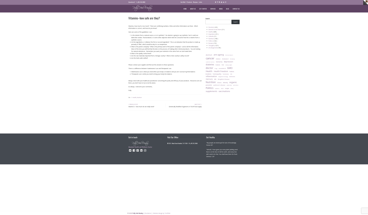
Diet (223, 65)
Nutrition (139, 97)
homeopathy (217, 74)
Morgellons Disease (223, 79)
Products (189, 2)
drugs (216, 68)
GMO (229, 68)
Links (200, 2)
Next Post (198, 104)
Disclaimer (148, 213)
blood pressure (229, 55)
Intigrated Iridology (223, 76)
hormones (226, 74)
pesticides (229, 85)
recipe (227, 88)
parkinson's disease (219, 85)
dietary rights (228, 65)
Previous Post (133, 104)
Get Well (183, 2)
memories (232, 76)
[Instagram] (145, 151)
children (218, 59)
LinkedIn (212, 36)
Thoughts (213, 45)
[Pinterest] (219, 2)
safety (232, 88)
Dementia (219, 62)
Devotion (213, 27)
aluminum (209, 55)
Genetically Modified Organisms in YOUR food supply (185, 107)
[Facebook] (217, 2)
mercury (209, 79)
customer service (210, 62)
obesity (225, 82)
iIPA (231, 74)
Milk (215, 79)
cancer (210, 58)
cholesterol (225, 59)
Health (134, 97)
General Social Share (216, 29)
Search (207, 18)
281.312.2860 (141, 2)
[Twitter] (215, 2)
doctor (209, 68)
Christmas (232, 59)
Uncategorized (214, 48)
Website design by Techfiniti (161, 213)
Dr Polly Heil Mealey (140, 8)
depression (228, 62)
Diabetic (218, 65)
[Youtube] (221, 2)
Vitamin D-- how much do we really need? (141, 107)
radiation (217, 88)
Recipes (195, 2)
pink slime (235, 85)
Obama (219, 82)
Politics (212, 41)
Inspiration (213, 34)
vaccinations (224, 91)
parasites (209, 85)
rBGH (222, 88)
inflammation (211, 76)
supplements (211, 91)
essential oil (222, 68)
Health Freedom (221, 71)
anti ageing (219, 54)
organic (233, 82)
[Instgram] (226, 2)
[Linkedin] (223, 2)
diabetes (210, 64)
